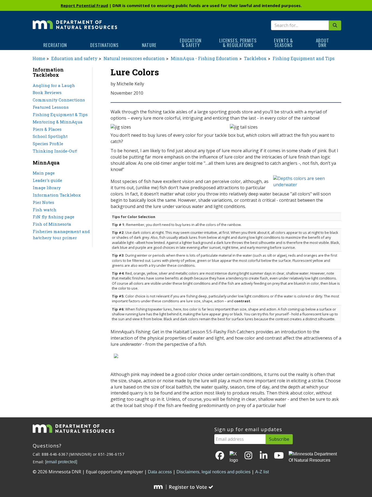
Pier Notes (43, 202)
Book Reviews (47, 92)
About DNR (322, 42)
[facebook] (219, 456)
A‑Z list (262, 472)
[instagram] (248, 456)
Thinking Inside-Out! (55, 151)
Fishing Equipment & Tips (60, 114)
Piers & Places (47, 129)
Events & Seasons (283, 42)
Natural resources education (134, 58)
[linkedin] (263, 456)
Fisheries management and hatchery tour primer (61, 234)
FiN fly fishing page (53, 216)
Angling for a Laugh (54, 85)
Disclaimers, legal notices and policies (213, 472)
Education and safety (74, 58)
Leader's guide (47, 180)
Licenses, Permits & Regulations (238, 42)
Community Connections (59, 99)
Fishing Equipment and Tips (303, 58)
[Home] (75, 21)
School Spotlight (50, 136)
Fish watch (44, 209)
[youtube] (278, 456)
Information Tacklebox (57, 195)
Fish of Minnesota (52, 224)
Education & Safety (191, 42)
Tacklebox (255, 58)
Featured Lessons (51, 107)
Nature (149, 45)
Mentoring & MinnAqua (58, 122)
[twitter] (234, 457)
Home (38, 58)
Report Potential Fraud (84, 5)
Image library (47, 187)
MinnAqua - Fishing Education (204, 58)
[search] (335, 25)
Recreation (55, 45)
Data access (160, 472)
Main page (44, 173)
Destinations (104, 45)
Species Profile (48, 143)
